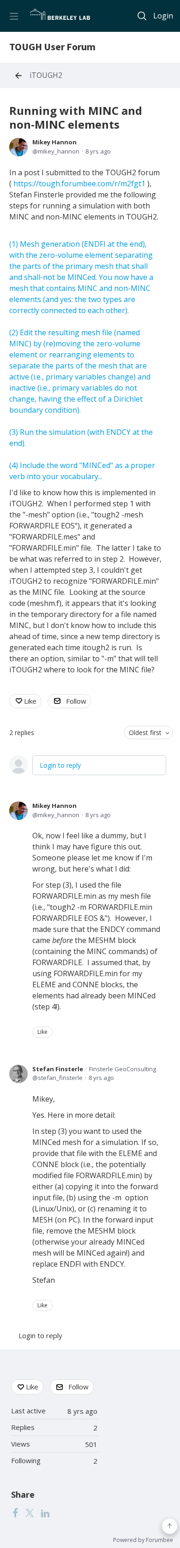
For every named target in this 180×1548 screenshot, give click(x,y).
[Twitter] (29, 1512)
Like (30, 701)
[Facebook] (15, 1512)
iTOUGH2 (46, 75)
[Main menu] (14, 16)
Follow (76, 701)
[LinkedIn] (45, 1512)
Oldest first (145, 732)
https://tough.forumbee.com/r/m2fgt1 (80, 183)
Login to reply (60, 765)
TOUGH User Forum (52, 47)
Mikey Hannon (54, 142)
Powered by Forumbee (143, 1540)
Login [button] (163, 16)
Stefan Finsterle (57, 1069)
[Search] (142, 16)
